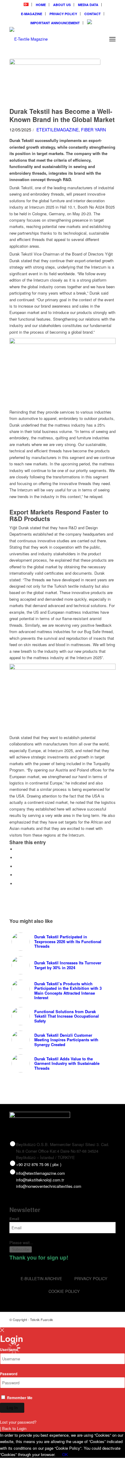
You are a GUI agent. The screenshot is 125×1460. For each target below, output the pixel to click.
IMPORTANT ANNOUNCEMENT (55, 23)
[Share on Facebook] (17, 849)
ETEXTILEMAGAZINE (57, 130)
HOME (41, 4)
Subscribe (20, 1249)
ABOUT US (62, 4)
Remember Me (19, 1397)
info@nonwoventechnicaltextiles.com (48, 1186)
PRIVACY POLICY (63, 14)
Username (9, 1349)
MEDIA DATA (88, 4)
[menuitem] (26, 4)
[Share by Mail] (17, 884)
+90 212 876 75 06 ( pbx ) (38, 1164)
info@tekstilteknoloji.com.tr (40, 1180)
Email (14, 1218)
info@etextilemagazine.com (40, 1173)
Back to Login (14, 1428)
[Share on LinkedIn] (17, 875)
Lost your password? (18, 1422)
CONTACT (92, 14)
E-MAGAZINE (31, 14)
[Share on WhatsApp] (17, 866)
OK (65, 1454)
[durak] (54, 81)
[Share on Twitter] (17, 857)
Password (8, 1373)
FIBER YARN (93, 130)
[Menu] (112, 39)
